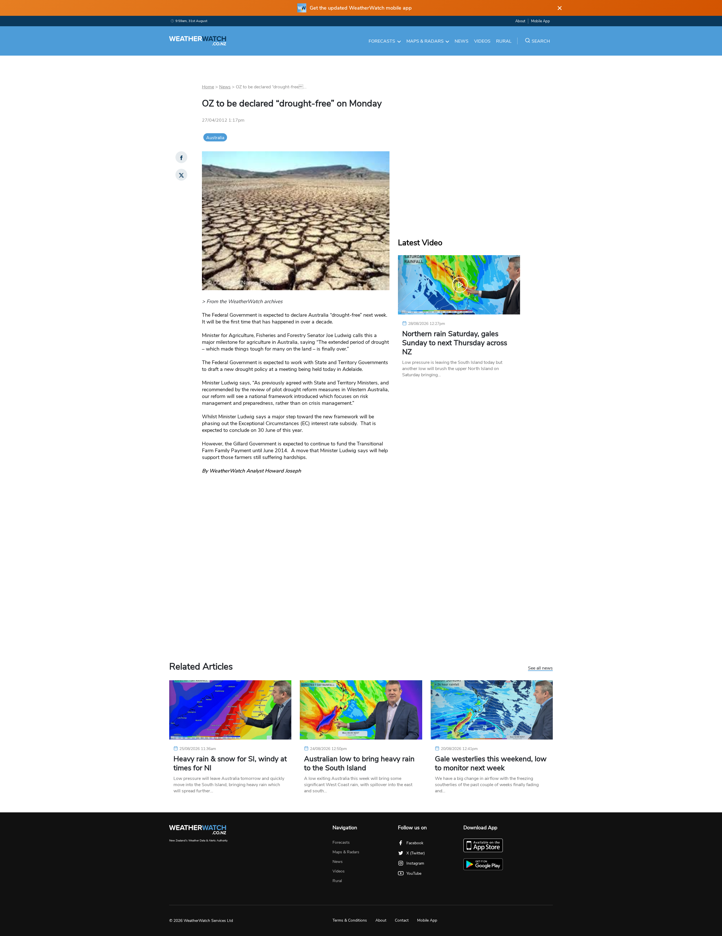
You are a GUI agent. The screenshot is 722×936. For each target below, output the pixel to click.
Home (208, 87)
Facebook (414, 843)
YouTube (413, 873)
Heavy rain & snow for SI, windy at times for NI (230, 764)
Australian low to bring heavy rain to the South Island (359, 764)
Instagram (415, 863)
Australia (215, 138)
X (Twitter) (415, 853)
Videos (482, 41)
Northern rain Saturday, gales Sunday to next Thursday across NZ (454, 343)
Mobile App (540, 21)
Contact (402, 920)
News (461, 41)
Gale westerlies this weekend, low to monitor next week (491, 764)
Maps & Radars (425, 41)
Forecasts (382, 41)
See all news (540, 668)
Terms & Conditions (350, 920)
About (520, 21)
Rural (504, 41)
